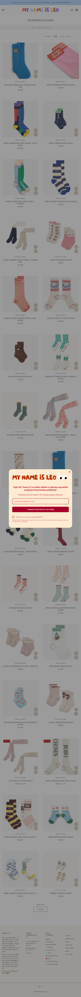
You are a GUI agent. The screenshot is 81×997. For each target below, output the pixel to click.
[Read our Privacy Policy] (67, 520)
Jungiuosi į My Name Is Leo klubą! (40, 509)
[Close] (69, 471)
